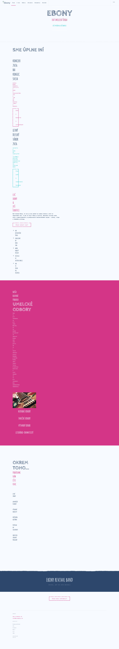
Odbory (24, 2)
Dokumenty (37, 2)
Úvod (13, 2)
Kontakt (44, 2)
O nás (18, 2)
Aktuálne (30, 2)
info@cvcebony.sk (18, 618)
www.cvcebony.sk (17, 616)
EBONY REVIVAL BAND (59, 580)
